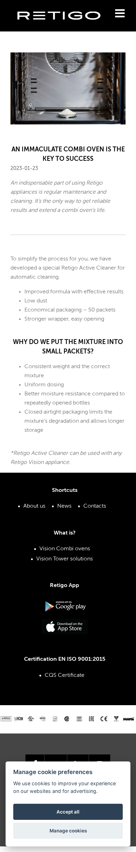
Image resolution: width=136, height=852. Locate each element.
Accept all (68, 812)
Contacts (94, 506)
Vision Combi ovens (64, 549)
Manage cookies (68, 830)
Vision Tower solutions (64, 559)
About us (34, 506)
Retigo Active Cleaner (88, 268)
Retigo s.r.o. (64, 26)
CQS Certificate (64, 675)
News (64, 506)
